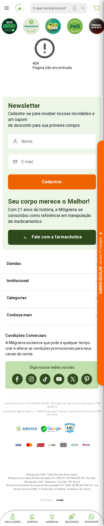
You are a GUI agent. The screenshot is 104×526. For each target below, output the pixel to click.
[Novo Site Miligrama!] (9, 26)
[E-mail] (52, 161)
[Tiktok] (45, 379)
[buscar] (83, 8)
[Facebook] (17, 379)
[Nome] (52, 141)
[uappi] (59, 500)
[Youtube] (59, 379)
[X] (72, 379)
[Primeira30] (31, 26)
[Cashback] (53, 26)
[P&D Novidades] (75, 26)
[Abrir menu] (6, 8)
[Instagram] (31, 379)
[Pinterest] (86, 379)
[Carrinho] (96, 8)
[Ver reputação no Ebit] (83, 429)
